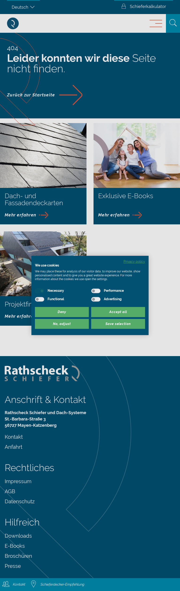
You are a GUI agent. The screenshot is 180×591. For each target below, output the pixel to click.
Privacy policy (134, 261)
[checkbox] (39, 290)
